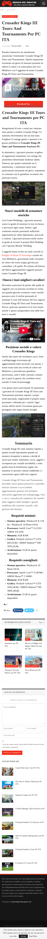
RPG (7, 639)
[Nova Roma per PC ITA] (33, 661)
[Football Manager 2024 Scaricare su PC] (7, 812)
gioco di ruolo (10, 16)
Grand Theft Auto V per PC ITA (27, 768)
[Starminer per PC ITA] (13, 635)
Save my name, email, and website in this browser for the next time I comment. (23, 745)
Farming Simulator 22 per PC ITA (28, 849)
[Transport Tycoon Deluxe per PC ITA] (13, 661)
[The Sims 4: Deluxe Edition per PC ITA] (7, 785)
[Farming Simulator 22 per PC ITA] (7, 853)
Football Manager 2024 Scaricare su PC (30, 809)
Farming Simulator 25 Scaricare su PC (29, 822)
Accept (23, 936)
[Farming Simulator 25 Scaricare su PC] (7, 826)
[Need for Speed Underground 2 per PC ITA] (7, 839)
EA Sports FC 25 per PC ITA (26, 863)
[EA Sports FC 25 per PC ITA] (7, 866)
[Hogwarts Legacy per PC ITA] (7, 798)
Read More (33, 936)
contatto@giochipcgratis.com (20, 902)
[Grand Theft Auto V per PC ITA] (7, 771)
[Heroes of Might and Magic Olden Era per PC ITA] (33, 635)
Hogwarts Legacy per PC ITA (26, 795)
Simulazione (11, 666)
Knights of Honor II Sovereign (16, 255)
